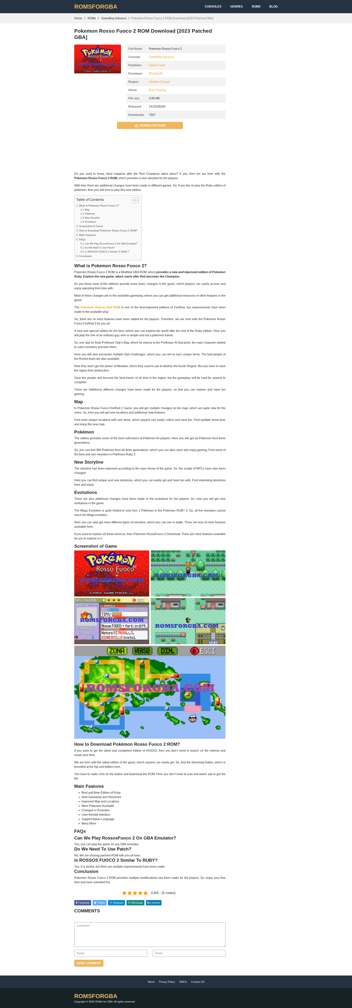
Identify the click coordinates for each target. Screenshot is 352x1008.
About (151, 981)
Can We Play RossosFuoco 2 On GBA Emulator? (111, 243)
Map (87, 209)
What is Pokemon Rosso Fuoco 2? (99, 205)
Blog (273, 6)
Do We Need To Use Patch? (100, 247)
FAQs (82, 239)
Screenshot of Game (91, 226)
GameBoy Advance (161, 57)
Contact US (197, 981)
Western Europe (159, 81)
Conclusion (85, 256)
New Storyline (92, 217)
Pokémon (90, 213)
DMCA (183, 981)
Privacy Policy (167, 981)
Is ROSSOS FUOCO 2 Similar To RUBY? (107, 251)
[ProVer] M (155, 73)
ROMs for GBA (104, 1001)
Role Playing (157, 90)
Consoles (213, 6)
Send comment (89, 963)
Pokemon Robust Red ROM (100, 307)
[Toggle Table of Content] (133, 200)
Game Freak (157, 65)
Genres (236, 6)
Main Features (87, 234)
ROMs (256, 6)
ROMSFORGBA (95, 6)
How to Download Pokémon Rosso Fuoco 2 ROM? (108, 230)
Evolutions (90, 221)
